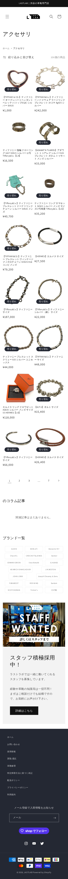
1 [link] (9, 480)
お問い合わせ (13, 744)
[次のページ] (59, 481)
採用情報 (11, 751)
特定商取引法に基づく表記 (19, 773)
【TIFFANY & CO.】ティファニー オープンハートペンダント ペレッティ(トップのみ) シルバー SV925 (18, 101)
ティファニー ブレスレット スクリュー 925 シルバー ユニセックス (18, 359)
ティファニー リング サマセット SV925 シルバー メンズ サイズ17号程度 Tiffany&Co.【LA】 (49, 206)
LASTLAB (28, 872)
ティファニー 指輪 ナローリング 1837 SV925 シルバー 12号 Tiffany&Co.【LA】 (18, 153)
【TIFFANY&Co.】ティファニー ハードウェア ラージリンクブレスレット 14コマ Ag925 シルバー (49, 101)
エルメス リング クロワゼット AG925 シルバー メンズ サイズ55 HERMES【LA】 (18, 410)
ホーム (6, 48)
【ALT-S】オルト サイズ (46, 407)
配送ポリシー (13, 780)
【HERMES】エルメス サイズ (49, 256)
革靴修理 (11, 766)
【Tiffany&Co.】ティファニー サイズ (17, 311)
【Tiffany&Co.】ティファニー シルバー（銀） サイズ (49, 311)
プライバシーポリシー (17, 787)
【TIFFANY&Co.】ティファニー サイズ (48, 358)
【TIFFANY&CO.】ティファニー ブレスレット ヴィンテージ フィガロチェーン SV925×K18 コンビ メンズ (18, 260)
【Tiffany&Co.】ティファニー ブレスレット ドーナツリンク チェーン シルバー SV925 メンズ (18, 207)
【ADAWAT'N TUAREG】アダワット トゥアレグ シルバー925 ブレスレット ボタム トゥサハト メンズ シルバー (49, 154)
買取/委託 (12, 758)
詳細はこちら (24, 710)
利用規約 (11, 794)
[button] (7, 17)
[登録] (55, 818)
